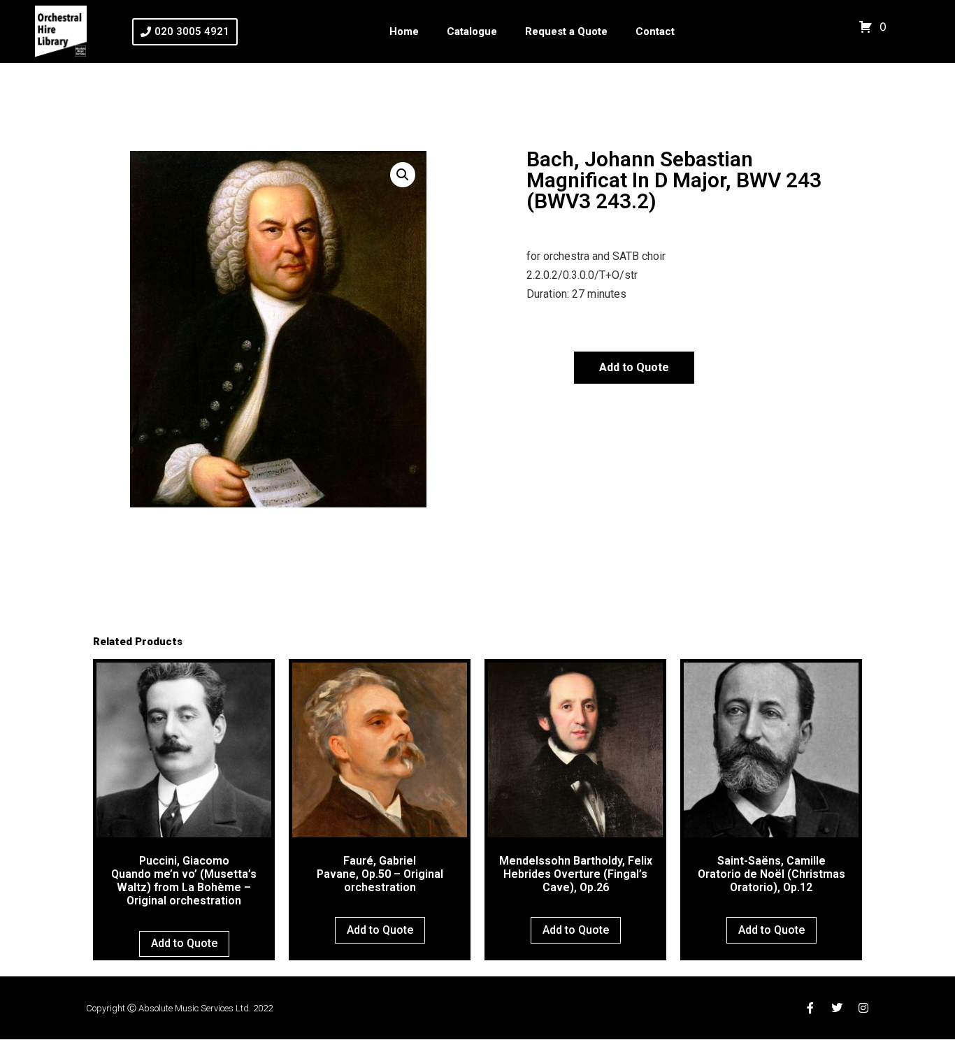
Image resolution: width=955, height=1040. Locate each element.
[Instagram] (863, 1007)
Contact (655, 31)
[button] (402, 174)
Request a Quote (566, 31)
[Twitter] (836, 1007)
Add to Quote (634, 367)
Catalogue (472, 31)
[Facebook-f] (810, 1007)
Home (404, 31)
